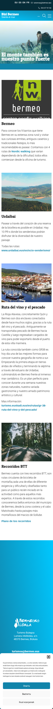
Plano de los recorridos (16, 521)
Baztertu (26, 694)
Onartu (26, 685)
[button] (48, 656)
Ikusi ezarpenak (26, 702)
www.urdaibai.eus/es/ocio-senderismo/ (25, 250)
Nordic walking (20, 151)
